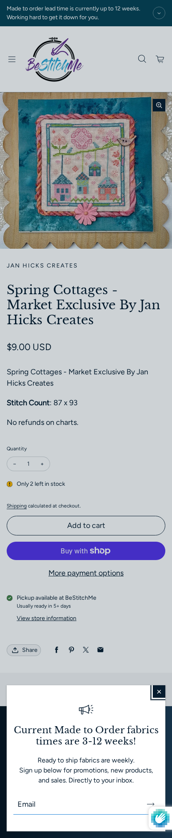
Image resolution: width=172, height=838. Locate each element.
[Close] (159, 691)
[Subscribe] (150, 804)
